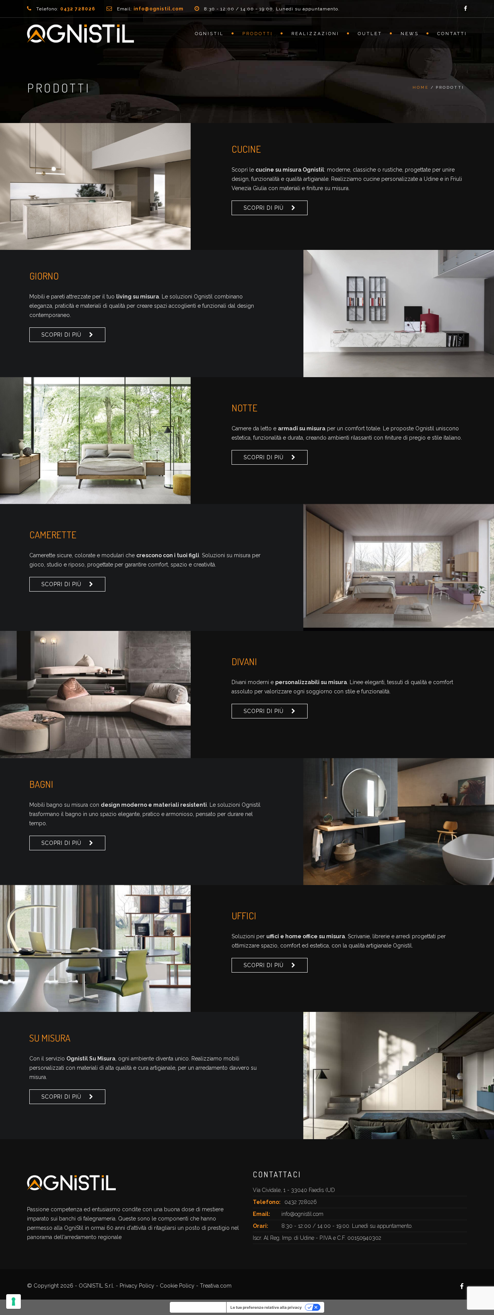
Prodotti (257, 33)
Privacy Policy (137, 1286)
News (410, 33)
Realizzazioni (315, 33)
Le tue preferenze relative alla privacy (266, 1307)
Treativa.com (216, 1286)
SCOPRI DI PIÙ (264, 208)
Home (421, 87)
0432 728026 (300, 1202)
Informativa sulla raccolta (198, 1307)
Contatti (452, 33)
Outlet (370, 33)
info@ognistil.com (302, 1214)
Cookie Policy (177, 1286)
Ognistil (209, 33)
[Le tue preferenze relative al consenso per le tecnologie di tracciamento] (13, 1301)
